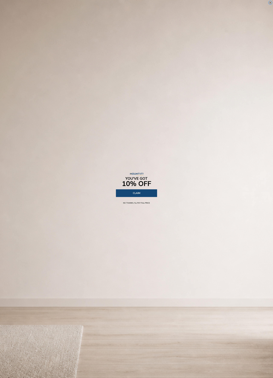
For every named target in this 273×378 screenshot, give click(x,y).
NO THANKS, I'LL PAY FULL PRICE (136, 203)
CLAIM (136, 193)
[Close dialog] (270, 3)
